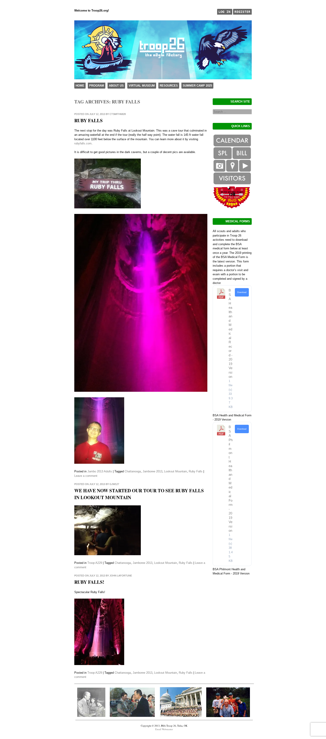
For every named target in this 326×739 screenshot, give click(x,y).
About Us (116, 85)
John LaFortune (121, 575)
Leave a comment (85, 475)
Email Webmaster (164, 729)
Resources (169, 85)
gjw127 (114, 484)
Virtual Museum (142, 85)
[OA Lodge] (232, 207)
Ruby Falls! (89, 582)
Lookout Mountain (175, 471)
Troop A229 (94, 562)
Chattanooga (133, 471)
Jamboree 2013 (152, 471)
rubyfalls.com (83, 143)
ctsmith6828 (118, 114)
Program (96, 85)
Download (241, 292)
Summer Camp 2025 (197, 85)
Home (80, 85)
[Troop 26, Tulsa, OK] (163, 78)
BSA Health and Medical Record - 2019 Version (230, 333)
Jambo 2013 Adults (99, 471)
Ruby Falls (88, 120)
